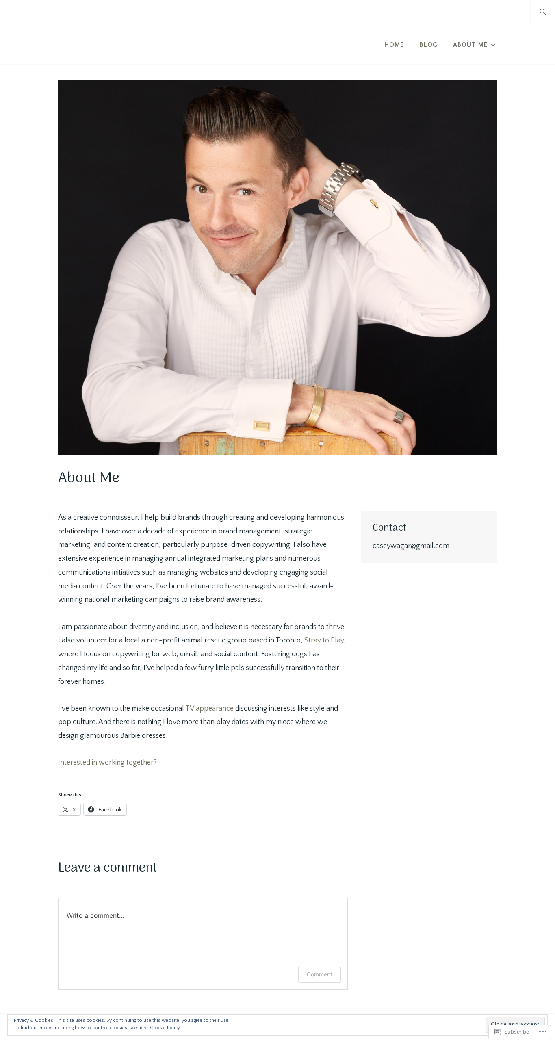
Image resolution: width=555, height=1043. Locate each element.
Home (394, 44)
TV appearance (210, 709)
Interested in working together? (107, 763)
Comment (319, 974)
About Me (470, 44)
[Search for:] (542, 12)
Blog (429, 44)
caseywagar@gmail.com (411, 546)
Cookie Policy (165, 1027)
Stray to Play (324, 640)
